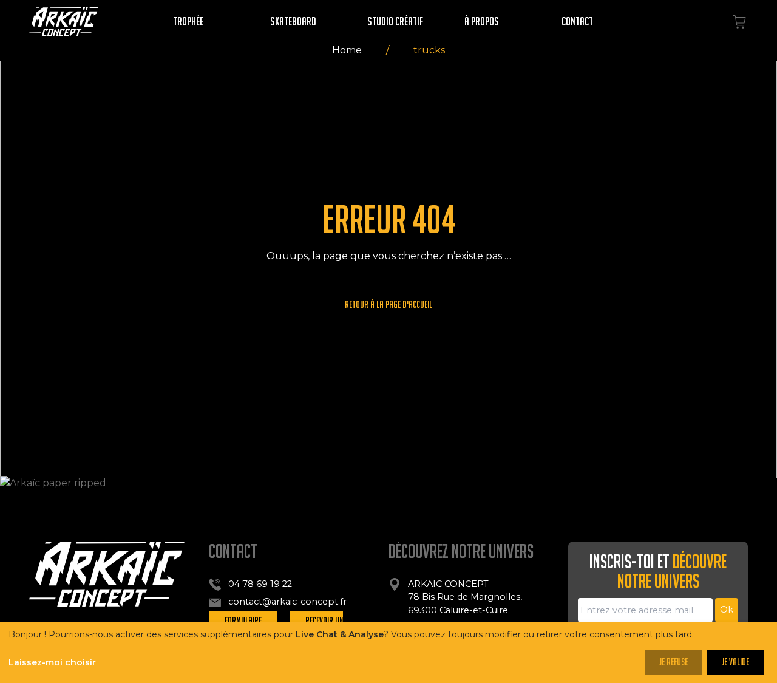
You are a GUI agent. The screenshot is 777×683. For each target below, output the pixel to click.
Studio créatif (395, 21)
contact (577, 21)
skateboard (293, 21)
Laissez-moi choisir (52, 662)
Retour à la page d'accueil (388, 304)
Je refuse (673, 662)
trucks (429, 50)
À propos (481, 21)
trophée (188, 21)
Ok (726, 609)
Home (347, 50)
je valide (735, 662)
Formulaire (243, 621)
